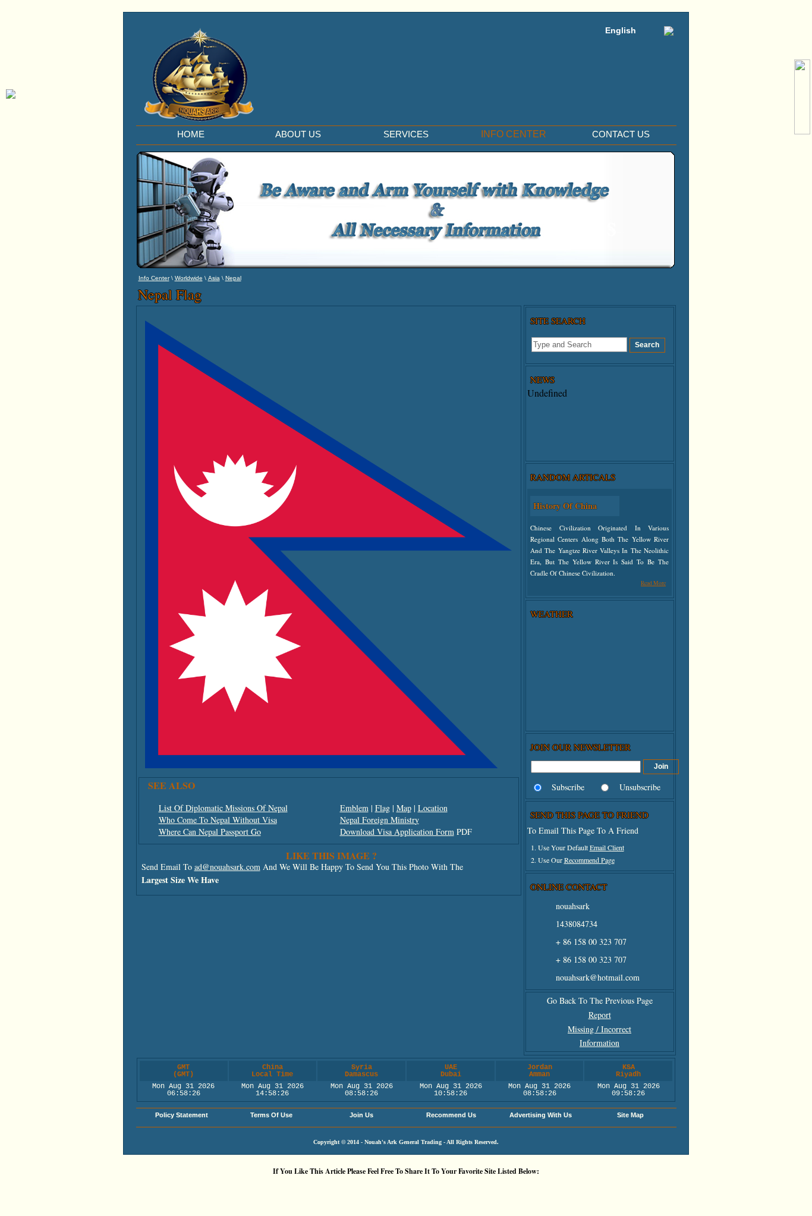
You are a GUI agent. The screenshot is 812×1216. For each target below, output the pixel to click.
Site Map (630, 1114)
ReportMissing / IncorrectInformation (599, 1029)
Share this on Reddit (337, 1191)
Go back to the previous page (600, 1000)
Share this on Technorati (444, 1191)
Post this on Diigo (516, 1191)
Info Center (154, 278)
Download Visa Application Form (397, 831)
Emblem (354, 807)
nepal (233, 278)
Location (433, 807)
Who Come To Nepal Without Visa (218, 819)
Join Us (361, 1114)
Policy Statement (181, 1114)
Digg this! (266, 1191)
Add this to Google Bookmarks (230, 1191)
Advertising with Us (540, 1114)
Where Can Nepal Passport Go (210, 831)
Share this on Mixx (409, 1191)
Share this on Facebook (551, 1191)
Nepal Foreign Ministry (379, 819)
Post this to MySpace (587, 1191)
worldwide (189, 278)
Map (403, 807)
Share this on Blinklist (480, 1191)
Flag (382, 807)
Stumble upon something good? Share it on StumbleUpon (373, 1191)
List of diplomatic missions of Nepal (223, 807)
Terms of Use (271, 1114)
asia (214, 278)
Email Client (607, 847)
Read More (653, 583)
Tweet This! (302, 1191)
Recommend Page (589, 860)
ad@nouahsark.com (227, 866)
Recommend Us (451, 1114)
